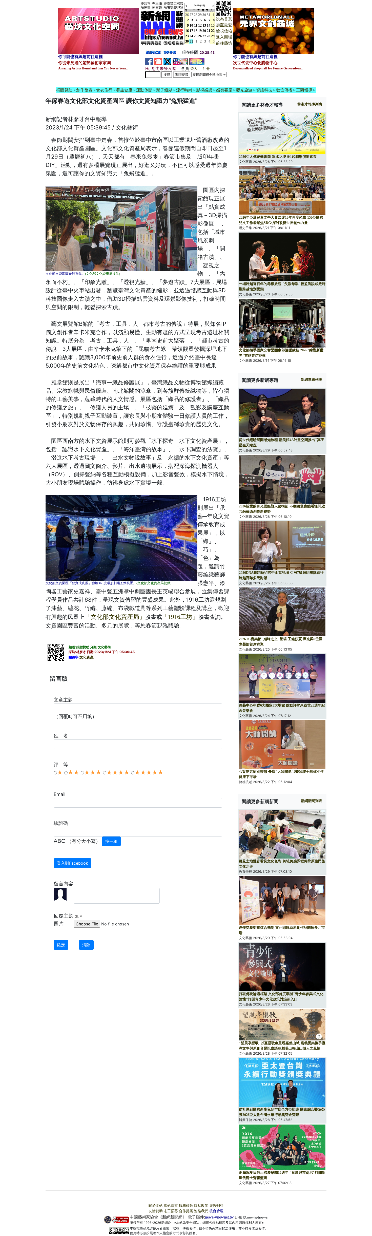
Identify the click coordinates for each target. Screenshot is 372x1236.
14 (208, 25)
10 (191, 25)
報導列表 (309, 104)
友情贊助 (156, 1211)
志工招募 (171, 1211)
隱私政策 (201, 1206)
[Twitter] (167, 61)
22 (213, 31)
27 (191, 15)
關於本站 (156, 1206)
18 (195, 31)
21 (208, 31)
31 (208, 15)
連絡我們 (201, 1211)
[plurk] (158, 61)
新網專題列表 (311, 380)
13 (204, 25)
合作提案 (186, 1211)
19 (200, 31)
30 (204, 15)
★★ (73, 772)
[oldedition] (196, 61)
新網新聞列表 (311, 801)
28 (195, 15)
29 (200, 15)
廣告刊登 (216, 1206)
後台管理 (216, 1211)
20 (204, 31)
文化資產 (86, 657)
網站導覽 (171, 1206)
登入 (193, 69)
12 (200, 25)
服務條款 (186, 1206)
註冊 (206, 69)
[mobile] (180, 61)
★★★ (92, 772)
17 (191, 31)
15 (213, 25)
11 (195, 25)
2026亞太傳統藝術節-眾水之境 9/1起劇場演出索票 (278, 157)
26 (200, 36)
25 (195, 36)
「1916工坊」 (180, 617)
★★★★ (118, 772)
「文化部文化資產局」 (115, 617)
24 (191, 36)
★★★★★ (148, 772)
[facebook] (149, 61)
